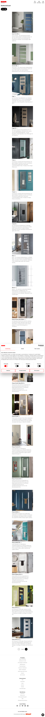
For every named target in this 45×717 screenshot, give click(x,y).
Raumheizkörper (22, 666)
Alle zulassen (36, 370)
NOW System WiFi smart (22, 671)
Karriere (22, 685)
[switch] (17, 366)
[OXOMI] (27, 705)
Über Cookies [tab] (37, 348)
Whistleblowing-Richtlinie (22, 700)
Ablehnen (8, 370)
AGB (22, 698)
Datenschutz (22, 695)
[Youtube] (22, 705)
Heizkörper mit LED (22, 660)
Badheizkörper (22, 664)
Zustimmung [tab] (7, 348)
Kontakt (22, 686)
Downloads (22, 681)
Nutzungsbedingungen (22, 696)
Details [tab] (22, 348)
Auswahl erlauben (22, 370)
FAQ (22, 679)
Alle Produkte (22, 674)
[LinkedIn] (25, 705)
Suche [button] (35, 2)
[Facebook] (17, 705)
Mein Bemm (39, 2)
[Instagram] (20, 705)
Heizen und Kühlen (22, 659)
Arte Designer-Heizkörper (22, 662)
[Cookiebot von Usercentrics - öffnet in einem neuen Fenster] (39, 345)
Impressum (22, 693)
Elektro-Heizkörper (22, 669)
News (22, 683)
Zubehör (22, 673)
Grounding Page (22, 688)
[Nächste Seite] (26, 649)
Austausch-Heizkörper (22, 667)
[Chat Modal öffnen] (42, 714)
